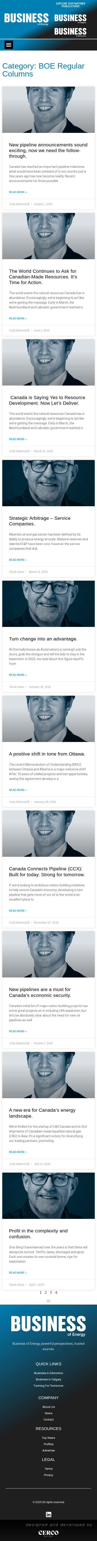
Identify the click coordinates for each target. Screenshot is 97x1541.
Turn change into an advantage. (44, 638)
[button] (9, 45)
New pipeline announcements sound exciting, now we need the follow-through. (48, 150)
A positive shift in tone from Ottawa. (47, 753)
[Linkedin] (49, 1514)
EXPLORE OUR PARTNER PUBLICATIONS (70, 5)
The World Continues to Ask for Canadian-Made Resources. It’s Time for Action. (43, 276)
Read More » (18, 192)
